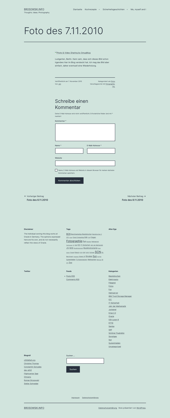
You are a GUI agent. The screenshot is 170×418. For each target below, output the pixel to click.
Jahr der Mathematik (97, 245)
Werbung (99, 259)
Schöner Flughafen (116, 333)
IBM (76, 245)
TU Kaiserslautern (81, 259)
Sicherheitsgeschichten (114, 9)
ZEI (102, 259)
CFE (67, 237)
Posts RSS (70, 276)
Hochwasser (69, 245)
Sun (95, 256)
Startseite (77, 9)
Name (58, 145)
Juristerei (112, 310)
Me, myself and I (138, 9)
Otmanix (27, 377)
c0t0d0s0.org (29, 360)
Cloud (70, 237)
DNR (85, 237)
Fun (84, 241)
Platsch (77, 252)
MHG (71, 248)
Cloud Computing (78, 237)
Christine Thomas (31, 363)
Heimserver (95, 241)
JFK (67, 248)
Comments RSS (72, 279)
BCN (68, 234)
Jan (59, 84)
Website (58, 158)
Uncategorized (115, 347)
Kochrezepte (91, 9)
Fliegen (93, 237)
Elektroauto (113, 279)
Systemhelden (70, 259)
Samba (111, 326)
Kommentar (60, 121)
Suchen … (70, 356)
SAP (84, 252)
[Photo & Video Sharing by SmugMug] (73, 52)
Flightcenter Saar (31, 374)
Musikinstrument (78, 248)
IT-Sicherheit (85, 245)
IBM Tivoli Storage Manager (120, 296)
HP (73, 245)
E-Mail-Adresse (94, 145)
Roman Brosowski (31, 380)
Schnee (92, 252)
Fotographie (110, 84)
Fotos (113, 81)
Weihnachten (92, 259)
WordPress (141, 408)
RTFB (81, 252)
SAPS (87, 252)
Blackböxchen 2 (97, 234)
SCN (98, 252)
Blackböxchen (87, 234)
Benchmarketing (76, 234)
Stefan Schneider (31, 384)
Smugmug (76, 256)
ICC (79, 245)
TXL (113, 87)
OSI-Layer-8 (114, 320)
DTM (89, 237)
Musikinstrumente (90, 248)
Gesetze (88, 241)
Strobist (89, 256)
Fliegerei (112, 283)
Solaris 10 (82, 256)
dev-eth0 (28, 370)
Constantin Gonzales (32, 367)
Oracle (72, 252)
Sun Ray (99, 256)
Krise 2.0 (112, 313)
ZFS (67, 263)
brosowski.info (34, 9)
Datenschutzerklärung (107, 408)
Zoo (70, 262)
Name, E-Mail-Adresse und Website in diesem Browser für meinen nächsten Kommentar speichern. (86, 171)
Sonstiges (113, 336)
